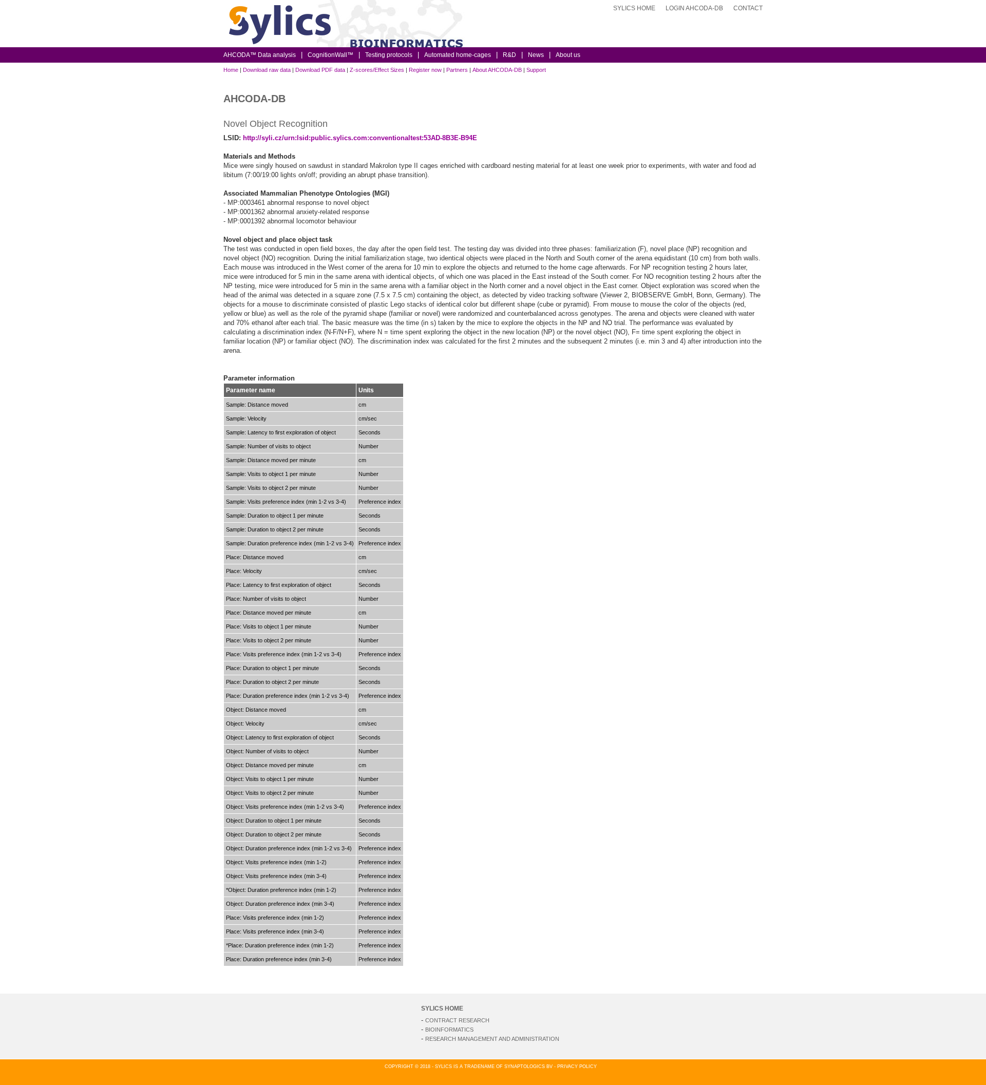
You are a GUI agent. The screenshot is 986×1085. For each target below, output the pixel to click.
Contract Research (457, 1020)
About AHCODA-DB (497, 70)
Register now (425, 70)
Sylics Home (634, 8)
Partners (457, 70)
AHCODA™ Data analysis (259, 55)
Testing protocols (388, 55)
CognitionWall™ (330, 55)
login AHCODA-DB (694, 8)
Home (230, 70)
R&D (509, 55)
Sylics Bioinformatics (464, 31)
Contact (748, 8)
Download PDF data (320, 70)
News (536, 55)
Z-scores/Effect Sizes (377, 70)
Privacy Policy (577, 1066)
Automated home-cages (457, 55)
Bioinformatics (449, 1029)
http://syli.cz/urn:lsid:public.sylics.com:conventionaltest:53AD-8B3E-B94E (360, 138)
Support (536, 70)
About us (568, 55)
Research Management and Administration (492, 1039)
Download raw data (267, 70)
